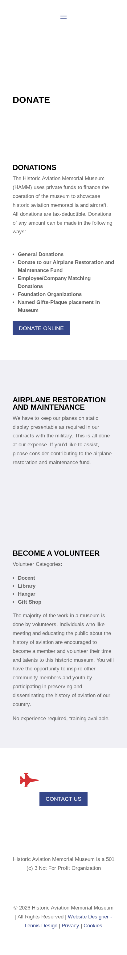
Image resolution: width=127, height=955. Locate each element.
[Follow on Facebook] (57, 887)
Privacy (70, 926)
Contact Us (63, 799)
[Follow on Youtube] (70, 887)
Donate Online (41, 328)
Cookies (93, 926)
